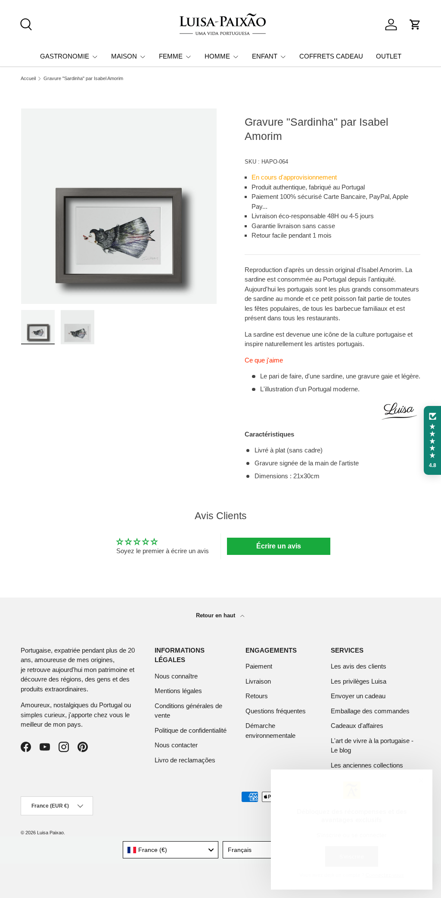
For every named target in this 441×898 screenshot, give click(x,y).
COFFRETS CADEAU (331, 56)
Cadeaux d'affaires (357, 725)
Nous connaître (176, 676)
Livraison (258, 681)
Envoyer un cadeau (358, 696)
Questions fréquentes (275, 711)
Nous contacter (176, 745)
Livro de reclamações (185, 760)
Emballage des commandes (370, 711)
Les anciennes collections (367, 765)
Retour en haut (216, 615)
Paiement (258, 666)
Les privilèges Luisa (358, 681)
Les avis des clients (358, 666)
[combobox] (171, 849)
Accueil (28, 78)
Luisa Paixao (50, 832)
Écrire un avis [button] (278, 546)
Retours (256, 696)
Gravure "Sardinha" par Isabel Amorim (83, 78)
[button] (415, 24)
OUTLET (388, 56)
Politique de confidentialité (191, 730)
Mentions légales (178, 690)
